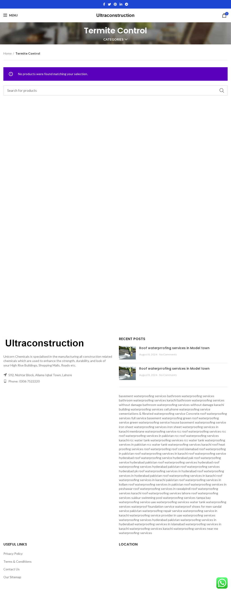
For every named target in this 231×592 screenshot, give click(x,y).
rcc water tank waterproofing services (156, 440)
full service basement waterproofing (156, 418)
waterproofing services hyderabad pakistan (149, 520)
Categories (113, 39)
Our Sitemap (12, 577)
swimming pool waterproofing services (168, 498)
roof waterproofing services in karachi (189, 475)
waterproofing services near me (195, 528)
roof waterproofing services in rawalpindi (162, 489)
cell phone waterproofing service (187, 409)
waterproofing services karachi (151, 528)
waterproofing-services (135, 533)
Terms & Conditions (17, 561)
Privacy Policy (13, 553)
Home (7, 53)
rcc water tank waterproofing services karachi (179, 444)
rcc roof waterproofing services (199, 431)
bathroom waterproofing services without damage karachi (183, 405)
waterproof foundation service (152, 506)
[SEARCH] (221, 90)
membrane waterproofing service (152, 431)
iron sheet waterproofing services (143, 427)
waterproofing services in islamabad (159, 524)
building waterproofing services (141, 409)
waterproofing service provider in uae (155, 515)
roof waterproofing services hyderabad (185, 462)
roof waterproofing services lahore (166, 493)
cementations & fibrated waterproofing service (152, 413)
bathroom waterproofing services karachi (148, 400)
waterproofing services (199, 515)
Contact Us (11, 569)
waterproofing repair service (162, 511)
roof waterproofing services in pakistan (155, 484)
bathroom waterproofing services (190, 396)
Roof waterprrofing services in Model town (174, 348)
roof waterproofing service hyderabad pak (163, 458)
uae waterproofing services (170, 502)
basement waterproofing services (142, 396)
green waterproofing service (150, 422)
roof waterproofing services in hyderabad (167, 471)
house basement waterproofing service (198, 422)
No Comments (168, 354)
